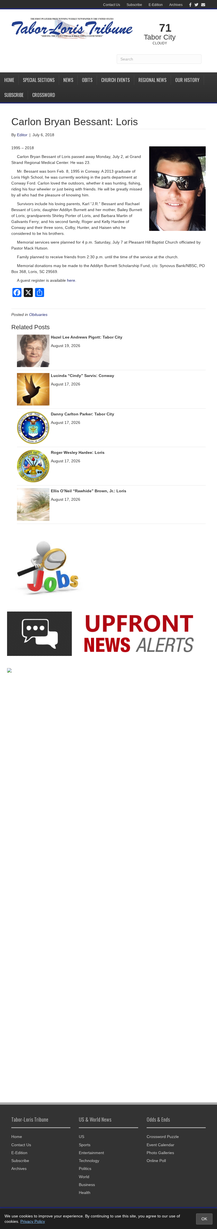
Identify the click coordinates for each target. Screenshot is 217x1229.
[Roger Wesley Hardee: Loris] (33, 465)
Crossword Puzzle (163, 1136)
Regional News (152, 80)
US (81, 1136)
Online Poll (156, 1160)
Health (84, 1192)
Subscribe (134, 5)
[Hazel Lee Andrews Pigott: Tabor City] (33, 350)
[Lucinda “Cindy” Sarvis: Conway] (33, 389)
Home (9, 80)
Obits (87, 80)
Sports (84, 1145)
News (68, 80)
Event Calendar (160, 1145)
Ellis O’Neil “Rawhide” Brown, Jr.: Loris (88, 491)
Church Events (115, 80)
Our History (187, 80)
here (71, 280)
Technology (89, 1160)
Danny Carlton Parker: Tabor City (82, 414)
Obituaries (38, 314)
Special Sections (39, 80)
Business (87, 1184)
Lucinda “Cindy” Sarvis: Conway (82, 375)
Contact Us (111, 5)
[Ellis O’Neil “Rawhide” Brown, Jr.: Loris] (33, 504)
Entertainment (91, 1152)
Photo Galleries (160, 1152)
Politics (85, 1168)
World (84, 1176)
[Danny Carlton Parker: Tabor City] (33, 427)
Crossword (43, 95)
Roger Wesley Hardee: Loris (78, 452)
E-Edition (156, 5)
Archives (176, 5)
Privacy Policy (32, 1221)
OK (204, 1219)
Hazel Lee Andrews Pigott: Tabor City (86, 337)
